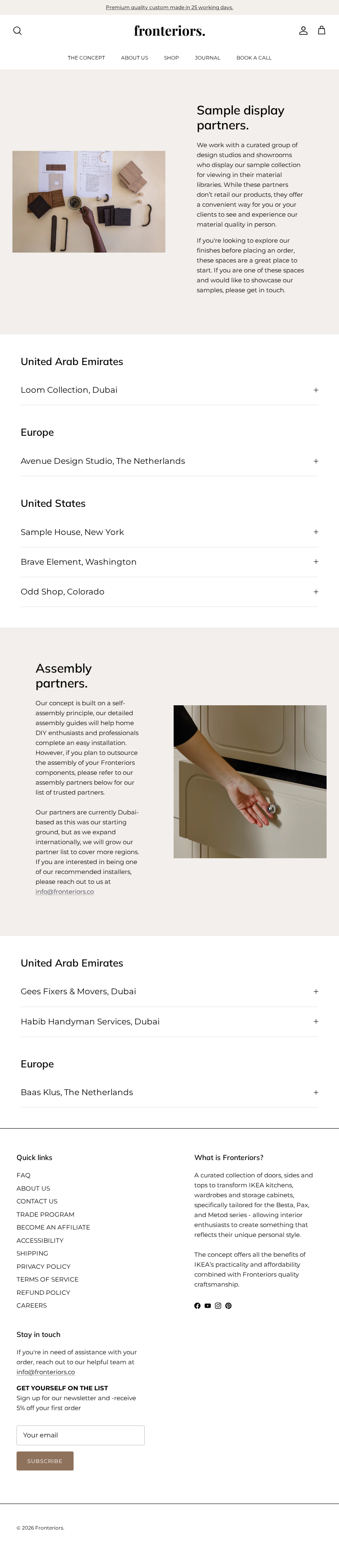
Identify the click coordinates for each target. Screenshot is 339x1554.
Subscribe (169, 901)
